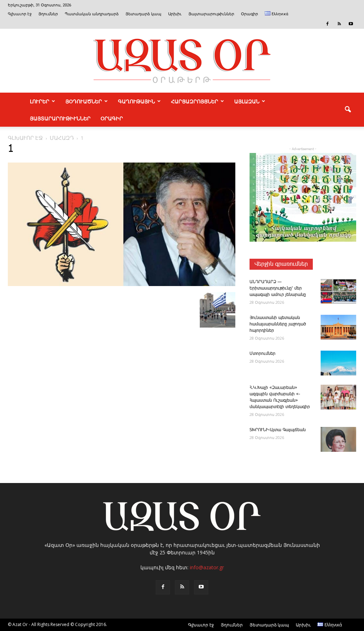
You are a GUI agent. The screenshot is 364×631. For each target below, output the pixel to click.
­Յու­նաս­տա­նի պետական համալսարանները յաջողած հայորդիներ (278, 324)
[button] (347, 109)
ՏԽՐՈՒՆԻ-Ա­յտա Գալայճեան (278, 430)
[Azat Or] (182, 61)
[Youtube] (351, 24)
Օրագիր (249, 14)
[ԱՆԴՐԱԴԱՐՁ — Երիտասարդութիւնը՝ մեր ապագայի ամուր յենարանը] (338, 291)
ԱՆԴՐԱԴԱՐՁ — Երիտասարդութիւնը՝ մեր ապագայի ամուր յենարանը (278, 288)
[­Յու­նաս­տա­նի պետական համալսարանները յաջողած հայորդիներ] (338, 327)
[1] (121, 284)
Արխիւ (175, 14)
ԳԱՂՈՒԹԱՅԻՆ (136, 101)
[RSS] (339, 24)
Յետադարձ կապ (143, 14)
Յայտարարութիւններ (211, 14)
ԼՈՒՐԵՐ (39, 101)
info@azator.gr (207, 567)
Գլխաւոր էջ (20, 14)
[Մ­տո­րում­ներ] (338, 363)
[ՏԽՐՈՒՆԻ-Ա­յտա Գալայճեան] (338, 439)
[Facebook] (327, 24)
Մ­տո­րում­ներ (262, 354)
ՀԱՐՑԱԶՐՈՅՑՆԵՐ (194, 101)
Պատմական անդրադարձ (92, 14)
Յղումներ (48, 14)
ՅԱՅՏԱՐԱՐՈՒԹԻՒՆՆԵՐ (60, 118)
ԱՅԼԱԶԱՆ (246, 101)
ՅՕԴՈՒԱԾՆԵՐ (83, 101)
